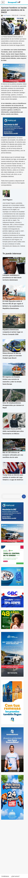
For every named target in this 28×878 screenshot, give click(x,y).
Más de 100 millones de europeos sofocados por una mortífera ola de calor (13, 455)
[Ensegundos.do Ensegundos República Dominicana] (14, 2)
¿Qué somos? (15, 876)
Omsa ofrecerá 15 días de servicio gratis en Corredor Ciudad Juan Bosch (12, 355)
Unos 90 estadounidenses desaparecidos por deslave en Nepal (13, 405)
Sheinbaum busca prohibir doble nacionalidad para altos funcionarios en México (13, 431)
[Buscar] (24, 496)
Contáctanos (5, 876)
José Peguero (7, 15)
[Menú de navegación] (3, 2)
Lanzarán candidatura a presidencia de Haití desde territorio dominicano (12, 277)
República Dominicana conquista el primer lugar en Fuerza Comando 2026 (13, 332)
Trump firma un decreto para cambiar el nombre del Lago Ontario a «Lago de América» (13, 477)
